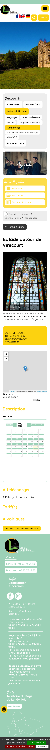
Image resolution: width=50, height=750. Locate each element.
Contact (10, 557)
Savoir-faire (32, 104)
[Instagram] (46, 2)
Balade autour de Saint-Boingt (21, 528)
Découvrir (25, 214)
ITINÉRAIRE (14, 706)
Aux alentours (15, 143)
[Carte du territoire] (25, 735)
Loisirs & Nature (17, 111)
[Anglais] (23, 16)
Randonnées (13, 127)
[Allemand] (28, 16)
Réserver (43, 17)
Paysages (12, 117)
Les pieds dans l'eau (29, 122)
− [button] (6, 358)
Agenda (25, 164)
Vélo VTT (12, 137)
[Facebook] (43, 2)
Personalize (42, 747)
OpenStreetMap (41, 391)
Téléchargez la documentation (19, 497)
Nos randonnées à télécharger (22, 132)
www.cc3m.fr (12, 341)
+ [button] (6, 354)
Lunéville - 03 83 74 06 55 (20, 563)
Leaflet (12, 391)
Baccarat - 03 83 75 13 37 (20, 570)
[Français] (18, 16)
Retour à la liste (16, 226)
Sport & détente (31, 117)
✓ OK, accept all (36, 742)
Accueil (12, 214)
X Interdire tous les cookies (20, 746)
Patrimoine (13, 104)
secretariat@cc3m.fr (15, 338)
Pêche (10, 122)
